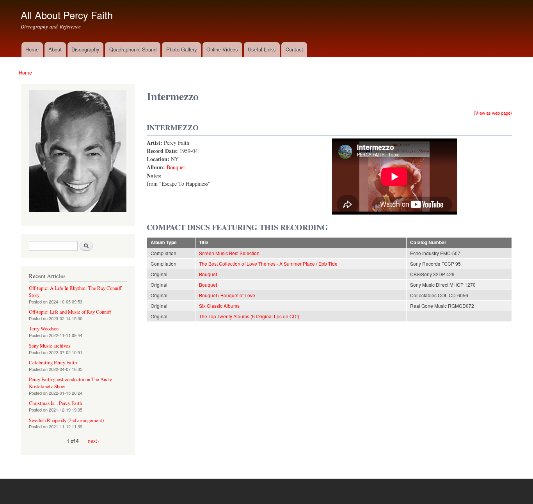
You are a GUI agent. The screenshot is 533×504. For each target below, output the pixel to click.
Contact (294, 49)
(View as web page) (493, 113)
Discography (85, 49)
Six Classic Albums (219, 305)
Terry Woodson (44, 328)
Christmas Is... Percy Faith (55, 403)
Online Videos (222, 49)
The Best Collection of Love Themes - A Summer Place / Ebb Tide (268, 263)
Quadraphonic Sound (132, 49)
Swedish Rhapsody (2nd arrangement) (66, 420)
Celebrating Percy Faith (53, 362)
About (55, 49)
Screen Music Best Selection (229, 253)
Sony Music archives (49, 346)
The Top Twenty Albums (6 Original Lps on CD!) (249, 316)
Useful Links (262, 49)
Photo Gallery (181, 49)
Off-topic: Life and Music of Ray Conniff (70, 312)
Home (32, 49)
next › (93, 440)
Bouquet (176, 167)
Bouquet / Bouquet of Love (227, 295)
